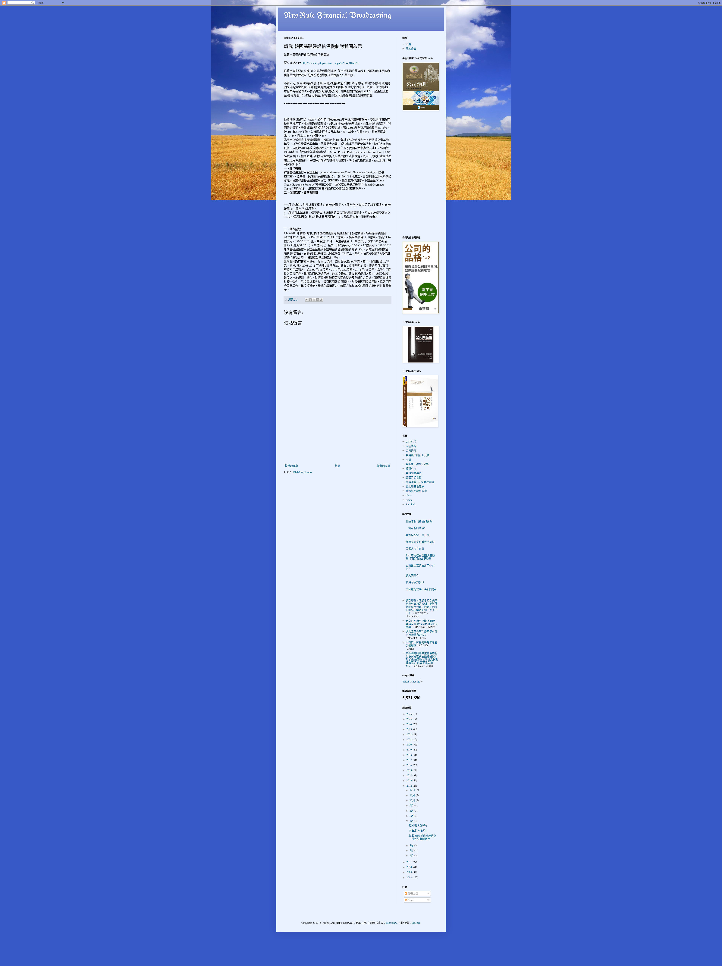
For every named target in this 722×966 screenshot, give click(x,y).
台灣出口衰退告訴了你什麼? (420, 567)
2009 (410, 872)
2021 (410, 739)
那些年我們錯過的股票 (419, 521)
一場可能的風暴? (415, 528)
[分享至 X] (314, 300)
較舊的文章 (383, 465)
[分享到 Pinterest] (321, 300)
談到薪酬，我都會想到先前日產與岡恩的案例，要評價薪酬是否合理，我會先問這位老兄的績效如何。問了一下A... (421, 607)
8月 (412, 810)
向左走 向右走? (418, 830)
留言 (410, 900)
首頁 (337, 465)
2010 (410, 867)
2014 (410, 775)
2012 (410, 785)
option (409, 500)
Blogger (416, 922)
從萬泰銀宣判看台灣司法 (420, 542)
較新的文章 (291, 465)
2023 (410, 729)
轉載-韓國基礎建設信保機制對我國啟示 (422, 837)
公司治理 (411, 450)
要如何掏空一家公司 (417, 535)
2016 (410, 765)
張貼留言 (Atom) (302, 472)
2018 (410, 755)
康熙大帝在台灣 (415, 548)
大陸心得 (411, 441)
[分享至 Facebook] (317, 300)
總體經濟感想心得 (416, 491)
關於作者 (411, 48)
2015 (410, 770)
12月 (413, 790)
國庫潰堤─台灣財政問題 (420, 482)
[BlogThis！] (310, 300)
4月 (412, 845)
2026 (410, 714)
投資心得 (411, 468)
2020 (410, 744)
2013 (410, 780)
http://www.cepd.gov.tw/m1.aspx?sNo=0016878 (330, 63)
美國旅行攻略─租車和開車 (421, 589)
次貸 (408, 459)
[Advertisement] (337, 435)
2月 (412, 850)
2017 (410, 760)
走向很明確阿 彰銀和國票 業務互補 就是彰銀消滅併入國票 (422, 624)
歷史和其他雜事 (415, 486)
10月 (413, 800)
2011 (410, 862)
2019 (410, 749)
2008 (410, 877)
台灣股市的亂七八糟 (417, 455)
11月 (413, 795)
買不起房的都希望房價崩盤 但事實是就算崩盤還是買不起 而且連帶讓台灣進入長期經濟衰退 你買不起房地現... (422, 659)
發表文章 (412, 893)
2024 (410, 724)
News (409, 495)
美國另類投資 (414, 477)
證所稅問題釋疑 (418, 825)
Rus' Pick (411, 504)
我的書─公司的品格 (417, 464)
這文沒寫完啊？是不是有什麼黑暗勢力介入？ (421, 633)
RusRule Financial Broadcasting (337, 16)
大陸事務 (411, 446)
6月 (412, 815)
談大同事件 (412, 575)
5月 (412, 821)
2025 (410, 719)
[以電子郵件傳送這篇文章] (307, 300)
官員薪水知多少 (415, 582)
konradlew (391, 922)
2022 (410, 734)
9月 (412, 805)
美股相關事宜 (414, 473)
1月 (412, 855)
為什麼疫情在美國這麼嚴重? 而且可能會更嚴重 (420, 557)
